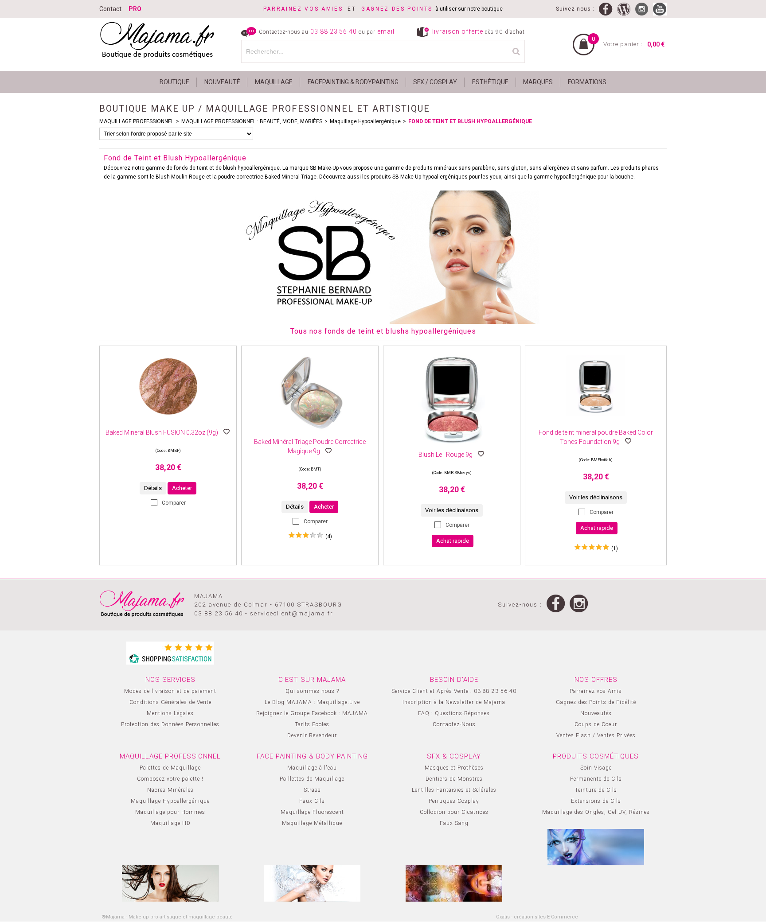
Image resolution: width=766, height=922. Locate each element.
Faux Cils (312, 801)
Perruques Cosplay (454, 801)
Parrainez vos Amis (596, 691)
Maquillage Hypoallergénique (365, 121)
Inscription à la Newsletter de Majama (454, 702)
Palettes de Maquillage (170, 768)
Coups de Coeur (595, 724)
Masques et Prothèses (454, 768)
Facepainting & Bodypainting (353, 82)
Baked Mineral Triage (291, 177)
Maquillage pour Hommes (170, 812)
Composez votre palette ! (170, 779)
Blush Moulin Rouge (180, 177)
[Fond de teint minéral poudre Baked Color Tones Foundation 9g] (595, 424)
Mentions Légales (170, 713)
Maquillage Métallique (312, 823)
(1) (614, 548)
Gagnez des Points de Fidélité (596, 702)
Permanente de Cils (596, 779)
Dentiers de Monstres (454, 779)
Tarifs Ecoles (312, 724)
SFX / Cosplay (435, 82)
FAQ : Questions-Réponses (454, 713)
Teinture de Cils (596, 790)
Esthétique (490, 82)
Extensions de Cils (596, 801)
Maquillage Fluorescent (312, 812)
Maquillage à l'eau (312, 768)
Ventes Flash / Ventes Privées (596, 735)
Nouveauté (222, 82)
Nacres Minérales (170, 790)
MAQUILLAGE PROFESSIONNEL (136, 121)
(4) (328, 536)
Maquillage (274, 82)
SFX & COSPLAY (454, 756)
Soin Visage (596, 768)
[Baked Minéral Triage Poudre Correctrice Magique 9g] (310, 433)
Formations (587, 82)
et (312, 9)
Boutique (174, 82)
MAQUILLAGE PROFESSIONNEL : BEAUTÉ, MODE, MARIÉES (251, 121)
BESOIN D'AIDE (454, 680)
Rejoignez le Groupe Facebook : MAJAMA (312, 713)
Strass (312, 790)
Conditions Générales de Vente (170, 702)
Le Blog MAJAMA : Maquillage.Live (312, 702)
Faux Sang (454, 823)
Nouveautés (596, 713)
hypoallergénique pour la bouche (593, 177)
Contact (110, 8)
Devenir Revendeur (312, 735)
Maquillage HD (170, 823)
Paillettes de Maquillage (312, 779)
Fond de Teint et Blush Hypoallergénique (470, 121)
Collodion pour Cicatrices (454, 812)
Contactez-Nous (454, 724)
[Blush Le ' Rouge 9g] (451, 446)
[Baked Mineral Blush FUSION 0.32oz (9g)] (168, 424)
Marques (538, 82)
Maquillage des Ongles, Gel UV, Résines (596, 812)
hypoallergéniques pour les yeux (461, 177)
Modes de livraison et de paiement (170, 691)
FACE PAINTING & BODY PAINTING (312, 756)
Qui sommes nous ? (312, 691)
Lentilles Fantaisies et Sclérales (454, 790)
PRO (135, 8)
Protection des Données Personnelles (170, 724)
